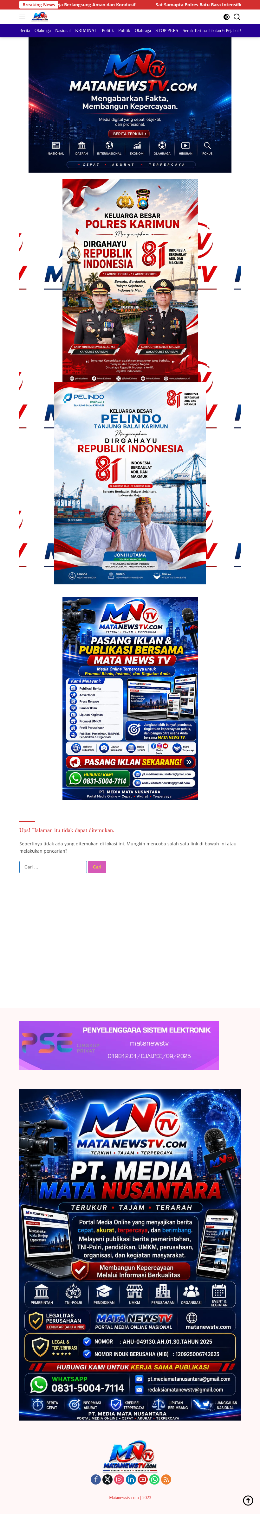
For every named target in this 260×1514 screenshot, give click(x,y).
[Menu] (23, 16)
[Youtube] (143, 1479)
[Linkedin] (131, 1479)
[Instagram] (119, 1479)
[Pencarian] (237, 17)
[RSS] (166, 1479)
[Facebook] (96, 1479)
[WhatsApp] (154, 1479)
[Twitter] (107, 1479)
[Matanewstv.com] (39, 16)
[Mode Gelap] (226, 17)
